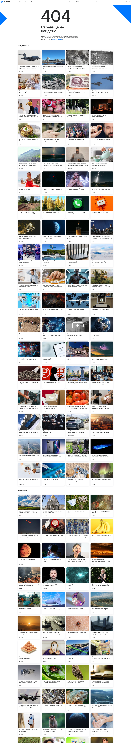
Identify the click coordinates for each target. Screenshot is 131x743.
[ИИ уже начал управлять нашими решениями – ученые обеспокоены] (77, 523)
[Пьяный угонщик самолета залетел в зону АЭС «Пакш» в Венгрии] (102, 85)
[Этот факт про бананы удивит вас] (102, 627)
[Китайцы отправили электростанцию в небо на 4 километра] (53, 700)
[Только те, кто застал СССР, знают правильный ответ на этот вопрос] (77, 627)
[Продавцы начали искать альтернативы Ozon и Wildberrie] (102, 401)
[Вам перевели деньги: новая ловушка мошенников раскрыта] (53, 134)
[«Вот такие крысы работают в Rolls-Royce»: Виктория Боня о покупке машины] (77, 651)
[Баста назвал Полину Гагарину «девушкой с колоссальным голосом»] (77, 182)
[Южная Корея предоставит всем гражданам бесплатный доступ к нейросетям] (77, 377)
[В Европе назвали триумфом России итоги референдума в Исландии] (77, 134)
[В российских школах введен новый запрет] (53, 425)
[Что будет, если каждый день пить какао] (53, 627)
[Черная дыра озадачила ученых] (29, 498)
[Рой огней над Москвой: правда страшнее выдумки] (29, 627)
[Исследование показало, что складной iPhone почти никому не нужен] (53, 450)
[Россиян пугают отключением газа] (53, 651)
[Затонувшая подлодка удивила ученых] (102, 603)
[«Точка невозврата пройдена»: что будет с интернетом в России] (102, 231)
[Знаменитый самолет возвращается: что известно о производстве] (29, 700)
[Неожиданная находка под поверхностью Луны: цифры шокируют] (77, 61)
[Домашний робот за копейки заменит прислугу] (102, 304)
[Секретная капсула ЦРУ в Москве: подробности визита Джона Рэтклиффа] (29, 61)
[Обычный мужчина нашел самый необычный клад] (29, 377)
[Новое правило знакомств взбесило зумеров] (29, 182)
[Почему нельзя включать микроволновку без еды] (102, 110)
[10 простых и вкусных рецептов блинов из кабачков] (29, 134)
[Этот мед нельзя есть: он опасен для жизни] (77, 231)
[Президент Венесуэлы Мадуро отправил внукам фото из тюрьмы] (77, 158)
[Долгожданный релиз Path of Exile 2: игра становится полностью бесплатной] (53, 304)
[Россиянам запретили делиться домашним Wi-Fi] (77, 255)
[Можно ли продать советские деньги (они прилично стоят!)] (77, 85)
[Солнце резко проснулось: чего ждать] (77, 676)
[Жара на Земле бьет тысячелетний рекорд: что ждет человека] (102, 651)
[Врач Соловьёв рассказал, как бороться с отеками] (29, 523)
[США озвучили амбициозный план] (29, 450)
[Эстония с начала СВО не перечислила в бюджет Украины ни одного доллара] (29, 425)
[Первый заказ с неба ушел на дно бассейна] (53, 255)
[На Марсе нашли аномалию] (29, 651)
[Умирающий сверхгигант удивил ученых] (53, 61)
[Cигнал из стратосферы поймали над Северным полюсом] (102, 255)
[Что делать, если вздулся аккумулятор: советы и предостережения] (77, 328)
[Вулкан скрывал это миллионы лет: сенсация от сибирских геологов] (29, 158)
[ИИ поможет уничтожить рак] (53, 474)
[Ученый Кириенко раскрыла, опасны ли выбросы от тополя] (102, 547)
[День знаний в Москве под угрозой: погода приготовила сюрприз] (102, 676)
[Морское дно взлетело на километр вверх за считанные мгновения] (29, 603)
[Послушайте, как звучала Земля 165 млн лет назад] (102, 523)
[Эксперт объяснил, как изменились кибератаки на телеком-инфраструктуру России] (29, 547)
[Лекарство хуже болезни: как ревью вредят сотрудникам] (102, 377)
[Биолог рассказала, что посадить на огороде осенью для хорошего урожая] (77, 450)
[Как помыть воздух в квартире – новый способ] (29, 304)
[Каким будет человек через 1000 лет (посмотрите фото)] (77, 280)
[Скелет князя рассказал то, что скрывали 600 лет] (53, 603)
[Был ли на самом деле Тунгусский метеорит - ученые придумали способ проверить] (102, 182)
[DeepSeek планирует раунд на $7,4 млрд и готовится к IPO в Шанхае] (77, 498)
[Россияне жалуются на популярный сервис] (53, 401)
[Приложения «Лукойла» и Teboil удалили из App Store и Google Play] (29, 401)
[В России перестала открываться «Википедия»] (53, 353)
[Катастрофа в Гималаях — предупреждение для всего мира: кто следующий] (53, 85)
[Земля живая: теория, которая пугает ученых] (102, 328)
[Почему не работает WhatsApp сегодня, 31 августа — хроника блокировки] (77, 207)
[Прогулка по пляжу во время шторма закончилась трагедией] (53, 158)
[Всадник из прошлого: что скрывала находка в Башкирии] (102, 280)
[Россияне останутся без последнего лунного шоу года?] (53, 182)
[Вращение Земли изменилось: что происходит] (53, 231)
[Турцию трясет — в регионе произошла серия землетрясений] (77, 304)
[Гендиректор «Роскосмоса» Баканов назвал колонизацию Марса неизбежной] (102, 425)
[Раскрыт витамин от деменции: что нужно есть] (102, 134)
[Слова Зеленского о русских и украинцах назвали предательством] (53, 676)
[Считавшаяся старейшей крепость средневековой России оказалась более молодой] (29, 207)
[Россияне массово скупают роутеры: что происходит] (102, 724)
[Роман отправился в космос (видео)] (53, 523)
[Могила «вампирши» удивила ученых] (77, 110)
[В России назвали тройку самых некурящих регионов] (29, 474)
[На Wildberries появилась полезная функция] (53, 571)
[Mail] (2, 2)
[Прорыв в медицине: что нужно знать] (77, 724)
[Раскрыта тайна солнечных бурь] (53, 498)
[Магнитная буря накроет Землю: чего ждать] (29, 724)
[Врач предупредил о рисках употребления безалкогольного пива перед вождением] (53, 280)
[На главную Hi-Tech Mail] (6, 2)
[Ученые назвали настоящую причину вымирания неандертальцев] (29, 231)
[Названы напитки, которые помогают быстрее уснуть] (102, 158)
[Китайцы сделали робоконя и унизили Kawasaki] (29, 255)
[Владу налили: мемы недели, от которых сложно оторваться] (77, 547)
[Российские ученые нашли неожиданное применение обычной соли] (77, 700)
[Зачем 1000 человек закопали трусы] (77, 603)
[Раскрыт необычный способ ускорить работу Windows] (77, 571)
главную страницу (57, 39)
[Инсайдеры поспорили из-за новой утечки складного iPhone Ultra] (29, 571)
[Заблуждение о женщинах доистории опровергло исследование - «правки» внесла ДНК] (102, 61)
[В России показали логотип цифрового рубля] (53, 377)
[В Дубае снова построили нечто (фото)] (77, 353)
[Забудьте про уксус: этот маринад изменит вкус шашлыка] (29, 676)
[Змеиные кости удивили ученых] (29, 328)
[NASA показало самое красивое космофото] (102, 474)
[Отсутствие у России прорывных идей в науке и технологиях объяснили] (53, 328)
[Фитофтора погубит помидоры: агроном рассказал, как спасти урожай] (77, 401)
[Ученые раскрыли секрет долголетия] (29, 85)
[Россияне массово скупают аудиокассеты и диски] (102, 207)
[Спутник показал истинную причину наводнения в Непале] (102, 700)
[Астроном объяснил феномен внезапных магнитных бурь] (102, 353)
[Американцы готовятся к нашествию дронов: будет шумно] (53, 547)
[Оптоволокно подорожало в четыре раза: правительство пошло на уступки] (102, 450)
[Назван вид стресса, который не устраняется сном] (29, 280)
